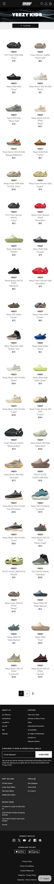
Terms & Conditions (27, 866)
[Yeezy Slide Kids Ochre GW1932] (40, 140)
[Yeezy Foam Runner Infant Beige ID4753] (13, 591)
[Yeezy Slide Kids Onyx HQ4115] (13, 75)
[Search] (42, 3)
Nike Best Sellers (8, 791)
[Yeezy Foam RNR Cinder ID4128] (40, 303)
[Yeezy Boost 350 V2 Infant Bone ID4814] (40, 106)
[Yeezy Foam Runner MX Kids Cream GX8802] (40, 397)
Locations (5, 722)
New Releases (32, 783)
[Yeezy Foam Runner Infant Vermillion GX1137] (40, 203)
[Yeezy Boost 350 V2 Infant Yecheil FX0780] (40, 657)
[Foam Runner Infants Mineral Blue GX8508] (13, 431)
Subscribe (44, 754)
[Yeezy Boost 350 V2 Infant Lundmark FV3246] (13, 657)
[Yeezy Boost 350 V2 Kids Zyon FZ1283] (13, 526)
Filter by (27, 25)
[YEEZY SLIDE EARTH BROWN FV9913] (40, 463)
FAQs (30, 722)
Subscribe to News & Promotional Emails (21, 748)
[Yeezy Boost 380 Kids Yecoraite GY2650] (13, 463)
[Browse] (4, 3)
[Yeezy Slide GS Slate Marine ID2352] (40, 591)
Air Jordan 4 (32, 791)
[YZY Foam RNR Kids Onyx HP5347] (13, 43)
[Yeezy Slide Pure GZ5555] (40, 625)
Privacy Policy (27, 861)
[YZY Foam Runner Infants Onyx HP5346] (13, 203)
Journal (4, 726)
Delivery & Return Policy (36, 718)
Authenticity (6, 718)
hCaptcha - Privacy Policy (27, 875)
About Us (6, 710)
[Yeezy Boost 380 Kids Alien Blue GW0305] (40, 431)
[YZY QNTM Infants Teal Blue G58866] (40, 560)
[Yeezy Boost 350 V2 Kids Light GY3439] (13, 397)
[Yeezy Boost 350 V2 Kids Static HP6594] (13, 366)
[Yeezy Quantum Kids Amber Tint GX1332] (13, 334)
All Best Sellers (7, 783)
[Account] (46, 3)
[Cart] (50, 3)
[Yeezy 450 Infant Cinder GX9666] (13, 303)
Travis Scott (32, 787)
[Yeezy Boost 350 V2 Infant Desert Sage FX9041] (40, 526)
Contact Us (32, 737)
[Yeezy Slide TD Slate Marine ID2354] (13, 625)
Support (32, 710)
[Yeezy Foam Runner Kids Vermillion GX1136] (40, 269)
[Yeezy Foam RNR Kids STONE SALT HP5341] (13, 172)
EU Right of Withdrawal (36, 733)
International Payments (36, 726)
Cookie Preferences (27, 870)
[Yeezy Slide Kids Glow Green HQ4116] (40, 366)
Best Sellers (8, 779)
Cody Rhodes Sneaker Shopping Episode (13, 813)
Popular (32, 779)
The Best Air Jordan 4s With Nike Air (13, 807)
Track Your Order (33, 714)
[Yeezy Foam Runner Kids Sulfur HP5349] (40, 172)
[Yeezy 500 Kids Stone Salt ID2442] (13, 106)
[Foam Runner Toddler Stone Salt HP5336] (40, 43)
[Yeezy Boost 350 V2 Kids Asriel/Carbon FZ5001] (13, 494)
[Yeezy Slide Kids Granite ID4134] (40, 237)
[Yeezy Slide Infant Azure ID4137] (40, 334)
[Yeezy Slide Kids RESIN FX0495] (13, 237)
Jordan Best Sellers (8, 787)
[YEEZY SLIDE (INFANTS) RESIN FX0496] (13, 560)
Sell (3, 730)
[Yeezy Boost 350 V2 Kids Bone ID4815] (40, 75)
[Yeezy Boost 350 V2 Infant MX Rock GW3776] (13, 269)
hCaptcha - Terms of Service (27, 879)
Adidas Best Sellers (8, 794)
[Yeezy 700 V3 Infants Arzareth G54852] (40, 494)
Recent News (8, 802)
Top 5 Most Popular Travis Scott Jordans (13, 819)
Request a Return (34, 741)
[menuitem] (21, 693)
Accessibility (32, 730)
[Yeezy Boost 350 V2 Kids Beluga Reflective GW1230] (13, 140)
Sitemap (5, 733)
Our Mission (6, 714)
